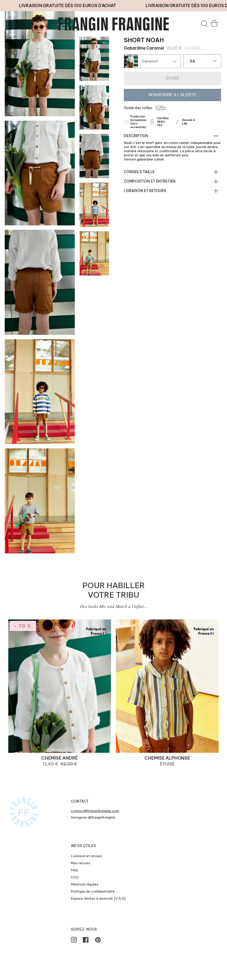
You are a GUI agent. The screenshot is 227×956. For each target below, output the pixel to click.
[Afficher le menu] (13, 23)
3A (192, 61)
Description (136, 136)
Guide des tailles (138, 108)
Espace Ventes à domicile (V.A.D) (98, 898)
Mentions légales (84, 884)
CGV (75, 877)
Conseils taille (139, 172)
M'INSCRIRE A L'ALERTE (172, 95)
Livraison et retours (145, 190)
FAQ (74, 870)
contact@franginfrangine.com (95, 811)
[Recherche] (204, 24)
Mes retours (80, 863)
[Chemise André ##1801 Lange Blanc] (59, 686)
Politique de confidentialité (93, 891)
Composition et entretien (150, 181)
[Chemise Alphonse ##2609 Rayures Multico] (167, 686)
